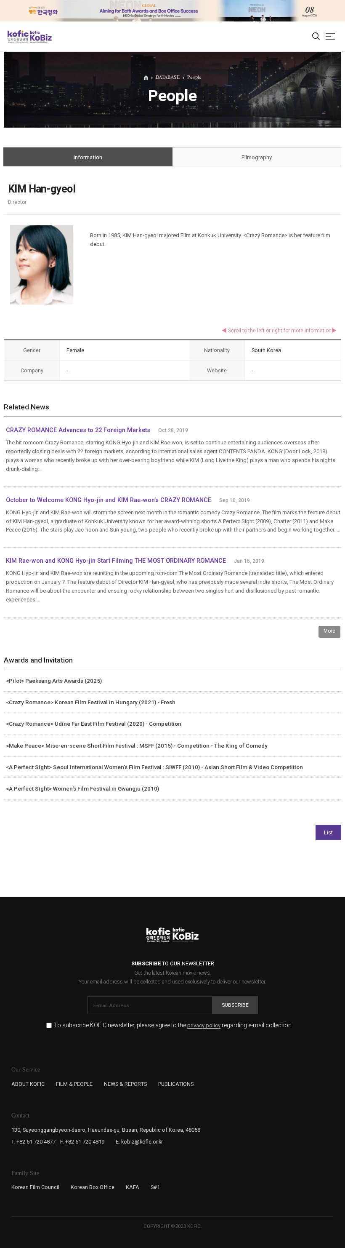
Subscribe (235, 1005)
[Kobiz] (40, 36)
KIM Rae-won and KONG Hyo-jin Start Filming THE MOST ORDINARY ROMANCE (116, 560)
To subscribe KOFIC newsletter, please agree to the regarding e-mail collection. (173, 1025)
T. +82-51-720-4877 (33, 1141)
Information (88, 157)
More (329, 631)
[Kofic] (18, 36)
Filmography (257, 157)
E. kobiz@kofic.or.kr (139, 1141)
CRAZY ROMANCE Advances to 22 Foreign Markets (78, 430)
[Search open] (316, 36)
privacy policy (203, 1026)
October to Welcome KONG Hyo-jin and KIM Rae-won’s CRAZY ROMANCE (108, 500)
